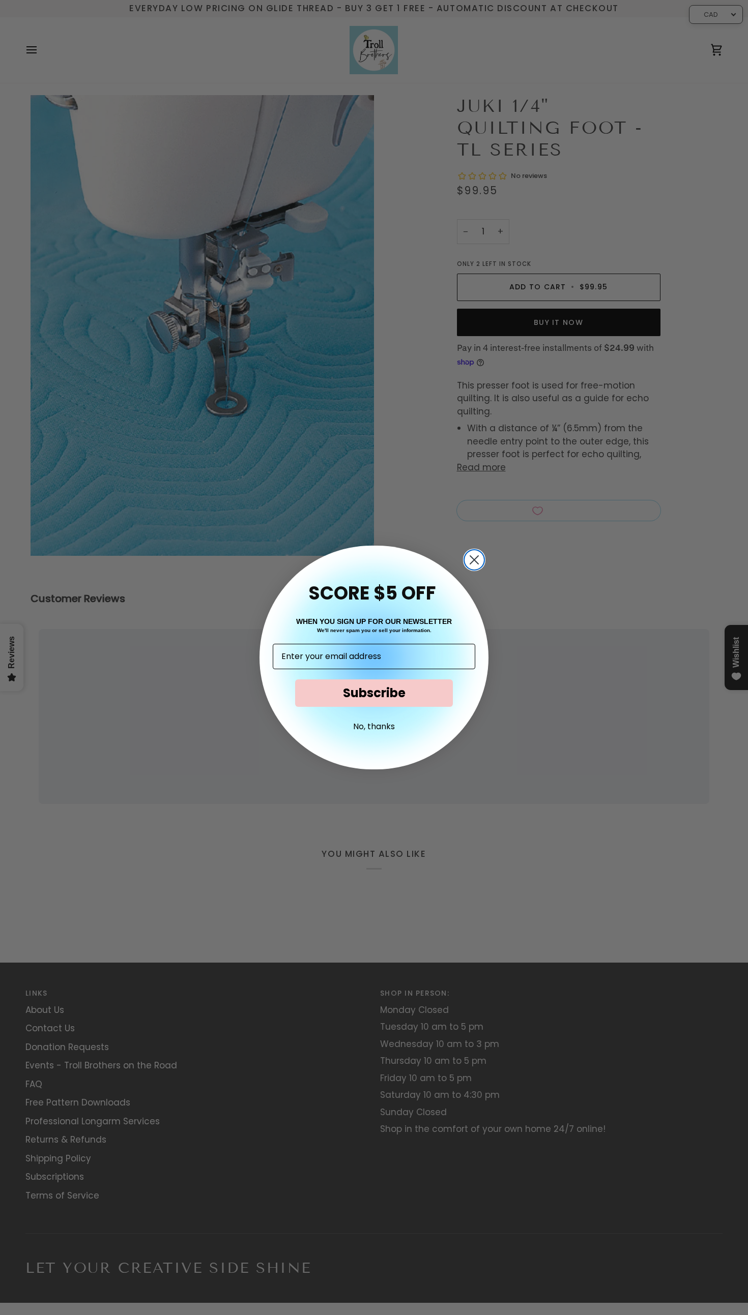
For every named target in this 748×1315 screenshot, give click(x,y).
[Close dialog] (474, 560)
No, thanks (374, 726)
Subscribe (374, 692)
